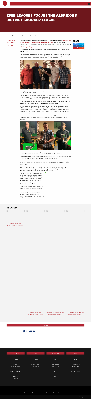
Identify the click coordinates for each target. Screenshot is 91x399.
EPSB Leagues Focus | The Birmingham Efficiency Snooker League (35, 314)
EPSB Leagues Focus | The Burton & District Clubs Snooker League (15, 225)
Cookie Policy (55, 388)
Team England (55, 366)
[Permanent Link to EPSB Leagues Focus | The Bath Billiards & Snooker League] (75, 261)
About (58, 3)
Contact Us (62, 388)
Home (8, 35)
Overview (15, 359)
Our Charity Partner (75, 369)
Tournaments (23, 3)
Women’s (55, 369)
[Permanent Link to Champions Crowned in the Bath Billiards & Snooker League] (55, 261)
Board (75, 361)
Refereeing (55, 359)
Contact (75, 376)
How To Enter (15, 364)
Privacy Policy (34, 388)
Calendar (31, 3)
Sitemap (28, 388)
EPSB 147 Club (37, 91)
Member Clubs (35, 369)
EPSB (75, 359)
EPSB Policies (75, 366)
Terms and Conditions (45, 388)
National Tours (15, 373)
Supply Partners (35, 366)
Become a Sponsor (75, 371)
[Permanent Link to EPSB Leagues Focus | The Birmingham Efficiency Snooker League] (36, 261)
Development (51, 3)
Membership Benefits (35, 364)
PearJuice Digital (79, 397)
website (22, 190)
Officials (15, 378)
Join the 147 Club (35, 361)
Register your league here (28, 47)
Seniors (55, 371)
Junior (55, 376)
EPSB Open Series (15, 369)
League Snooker (11, 40)
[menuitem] (18, 3)
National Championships (15, 371)
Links (75, 373)
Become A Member (15, 366)
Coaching (55, 361)
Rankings (37, 3)
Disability (55, 373)
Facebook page (30, 190)
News (17, 3)
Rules (15, 381)
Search (89, 4)
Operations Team (75, 364)
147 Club (44, 3)
